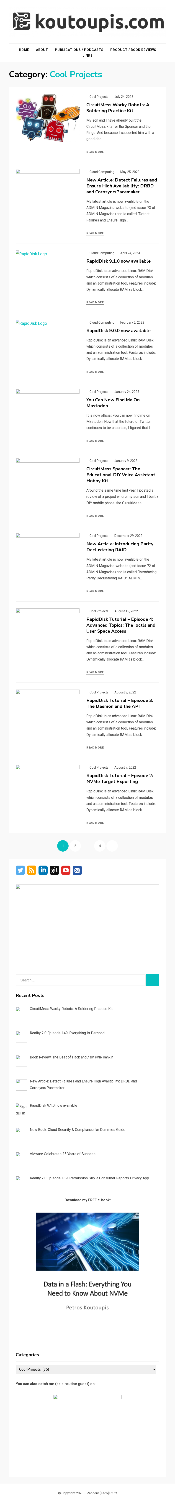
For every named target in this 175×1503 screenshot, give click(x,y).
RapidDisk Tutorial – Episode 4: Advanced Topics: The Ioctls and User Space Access (120, 625)
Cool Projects (99, 97)
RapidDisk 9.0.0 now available (118, 331)
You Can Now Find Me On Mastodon (113, 403)
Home (24, 50)
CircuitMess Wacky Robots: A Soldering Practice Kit (117, 108)
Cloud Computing (102, 172)
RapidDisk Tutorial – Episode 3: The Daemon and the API (119, 703)
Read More (95, 152)
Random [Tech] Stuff (102, 1493)
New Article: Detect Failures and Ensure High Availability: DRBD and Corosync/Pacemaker (121, 186)
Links (87, 55)
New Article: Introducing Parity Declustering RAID (120, 547)
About (42, 50)
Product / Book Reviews (133, 50)
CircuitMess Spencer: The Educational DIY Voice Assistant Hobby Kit (120, 475)
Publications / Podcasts (79, 50)
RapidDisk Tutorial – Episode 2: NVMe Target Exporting (119, 779)
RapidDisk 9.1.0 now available (118, 261)
